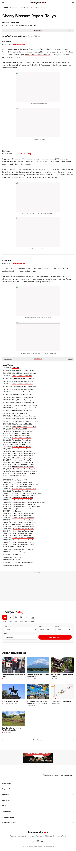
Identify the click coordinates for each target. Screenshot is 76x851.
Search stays (54, 637)
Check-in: (41, 626)
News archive (14, 8)
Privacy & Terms (61, 836)
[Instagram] (38, 841)
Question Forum (8, 817)
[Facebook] (34, 841)
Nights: (57, 626)
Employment (22, 836)
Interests (5, 795)
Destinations (6, 783)
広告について (49, 836)
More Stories (37, 740)
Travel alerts (24, 8)
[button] (73, 783)
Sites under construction (38, 8)
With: (6, 634)
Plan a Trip (6, 800)
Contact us (31, 836)
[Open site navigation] (73, 2)
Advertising (40, 836)
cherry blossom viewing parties (37, 54)
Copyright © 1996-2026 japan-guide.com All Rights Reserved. (38, 846)
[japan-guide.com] (38, 3)
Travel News (6, 811)
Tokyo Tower (33, 268)
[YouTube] (42, 841)
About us (13, 836)
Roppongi (6, 159)
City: (5, 626)
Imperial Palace (39, 49)
